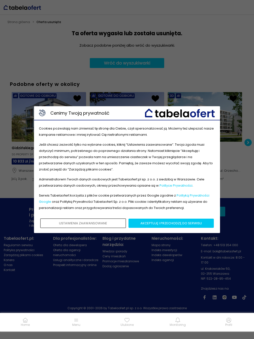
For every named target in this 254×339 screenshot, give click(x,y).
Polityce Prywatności (175, 185)
